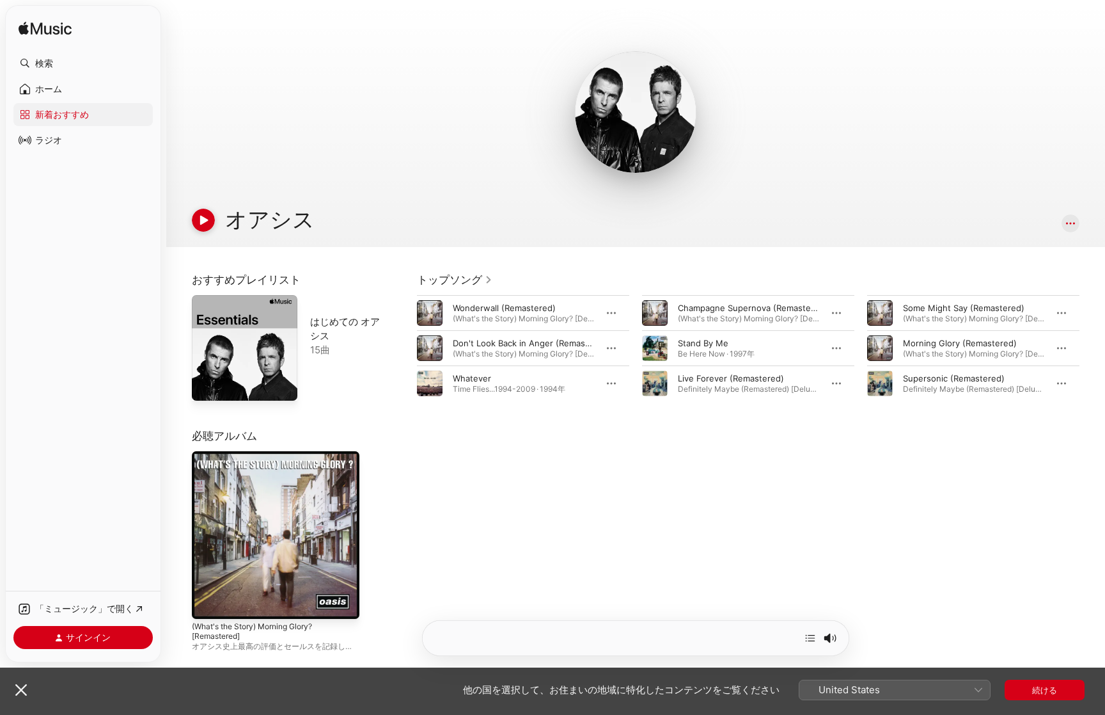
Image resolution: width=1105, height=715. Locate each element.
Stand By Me (703, 343)
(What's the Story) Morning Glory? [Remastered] (260, 461)
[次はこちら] (810, 638)
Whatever (472, 378)
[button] (83, 63)
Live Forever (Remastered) (731, 378)
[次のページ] (1092, 348)
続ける (1044, 690)
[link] (454, 280)
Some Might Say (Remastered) (963, 308)
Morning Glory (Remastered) (960, 343)
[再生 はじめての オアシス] (207, 384)
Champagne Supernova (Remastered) (752, 308)
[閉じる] (21, 690)
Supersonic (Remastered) (954, 378)
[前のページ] (404, 348)
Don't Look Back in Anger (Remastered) (531, 343)
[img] (45, 29)
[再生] (203, 220)
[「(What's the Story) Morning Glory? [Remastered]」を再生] (207, 603)
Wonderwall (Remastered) (504, 308)
